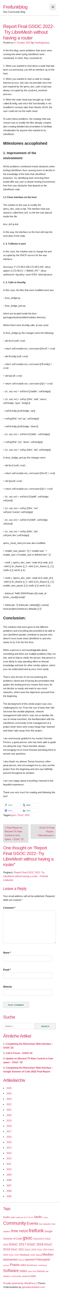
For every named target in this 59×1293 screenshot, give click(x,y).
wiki (47, 1271)
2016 (8, 1136)
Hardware (25, 1255)
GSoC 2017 (17, 1244)
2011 (8, 1163)
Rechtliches (31, 1265)
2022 (8, 1104)
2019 (8, 1120)
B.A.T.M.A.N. (29, 1217)
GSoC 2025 (14, 1255)
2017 (8, 1131)
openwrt (30, 1259)
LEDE (32, 1255)
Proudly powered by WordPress (19, 1283)
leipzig (39, 1255)
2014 (8, 1147)
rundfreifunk (42, 1265)
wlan (33, 1276)
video (30, 1271)
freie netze (19, 1231)
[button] (12, 805)
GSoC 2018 (35, 1244)
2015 (8, 1142)
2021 (8, 1109)
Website (7, 986)
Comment (9, 907)
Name (7, 952)
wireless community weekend (16, 1276)
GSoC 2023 (42, 1249)
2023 (8, 1099)
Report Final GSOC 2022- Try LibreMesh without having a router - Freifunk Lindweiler (25, 876)
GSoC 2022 (23, 815)
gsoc (13, 815)
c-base (45, 1217)
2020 (8, 1115)
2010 (8, 1169)
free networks (45, 1224)
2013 (8, 1153)
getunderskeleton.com (33, 1287)
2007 (8, 1185)
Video (23, 1271)
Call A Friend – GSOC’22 (19, 1053)
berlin (38, 1217)
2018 (8, 1126)
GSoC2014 (38, 1238)
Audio (6, 1217)
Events (32, 1223)
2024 (8, 1093)
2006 (8, 1191)
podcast (6, 1265)
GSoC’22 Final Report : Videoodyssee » (46, 831)
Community (14, 1223)
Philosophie (42, 1259)
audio (12, 1217)
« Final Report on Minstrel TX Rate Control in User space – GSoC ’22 (14, 833)
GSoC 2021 (17, 1249)
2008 (8, 1180)
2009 (8, 1174)
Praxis (15, 1265)
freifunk (36, 1230)
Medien (47, 1254)
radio (23, 1265)
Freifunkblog (15, 7)
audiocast (19, 1217)
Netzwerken (10, 1259)
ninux (21, 1259)
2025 (8, 1088)
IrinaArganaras (42, 42)
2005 (8, 1196)
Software (11, 1270)
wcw (34, 1271)
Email (7, 969)
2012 (8, 1158)
